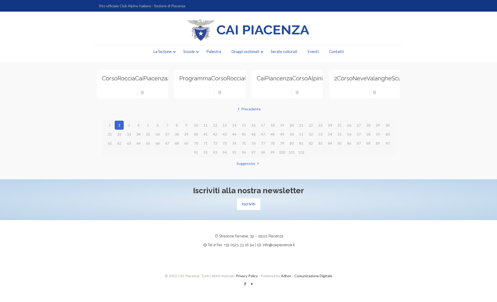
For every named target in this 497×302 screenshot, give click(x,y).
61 (110, 143)
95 (234, 152)
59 (378, 134)
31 (110, 134)
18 (273, 125)
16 (253, 125)
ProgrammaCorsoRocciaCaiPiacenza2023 (233, 78)
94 (225, 152)
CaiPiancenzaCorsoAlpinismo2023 (301, 78)
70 (196, 143)
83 (320, 143)
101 (292, 152)
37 (167, 134)
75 (244, 143)
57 (359, 134)
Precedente (251, 109)
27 (359, 125)
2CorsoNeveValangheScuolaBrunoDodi (386, 78)
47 (263, 134)
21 (301, 125)
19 (282, 125)
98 (263, 152)
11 (205, 125)
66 (158, 143)
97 (253, 152)
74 (234, 143)
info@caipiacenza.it (279, 245)
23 (320, 125)
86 (349, 143)
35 (148, 134)
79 (282, 143)
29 (378, 125)
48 (273, 134)
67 (167, 143)
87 (359, 143)
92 (205, 152)
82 (311, 143)
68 (177, 143)
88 (368, 143)
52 (311, 134)
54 (330, 134)
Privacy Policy (247, 276)
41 (205, 134)
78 (273, 143)
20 (292, 125)
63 (129, 143)
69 (186, 143)
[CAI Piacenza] (248, 30)
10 (196, 125)
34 (138, 134)
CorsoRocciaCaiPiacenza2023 (140, 78)
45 (244, 134)
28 (368, 125)
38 (177, 134)
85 (340, 143)
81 (301, 143)
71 (205, 143)
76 (253, 143)
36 (158, 134)
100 (282, 152)
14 (234, 125)
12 (215, 125)
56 (349, 134)
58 (368, 134)
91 (196, 152)
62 (119, 143)
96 (244, 152)
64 (138, 143)
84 (330, 143)
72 (215, 143)
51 (301, 134)
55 (340, 134)
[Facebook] (245, 283)
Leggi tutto (155, 92)
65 (148, 143)
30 (387, 125)
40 (196, 134)
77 (263, 143)
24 (330, 125)
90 (387, 143)
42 (215, 134)
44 (234, 134)
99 (273, 152)
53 (320, 134)
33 (129, 134)
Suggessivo (246, 163)
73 (225, 143)
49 (282, 134)
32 (119, 134)
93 (215, 152)
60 (387, 134)
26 (349, 125)
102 (301, 152)
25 (340, 125)
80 (292, 143)
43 (225, 134)
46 (253, 134)
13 (225, 125)
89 (378, 143)
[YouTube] (252, 283)
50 (292, 134)
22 (311, 125)
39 (186, 134)
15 (244, 125)
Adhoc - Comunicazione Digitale (306, 276)
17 (263, 125)
